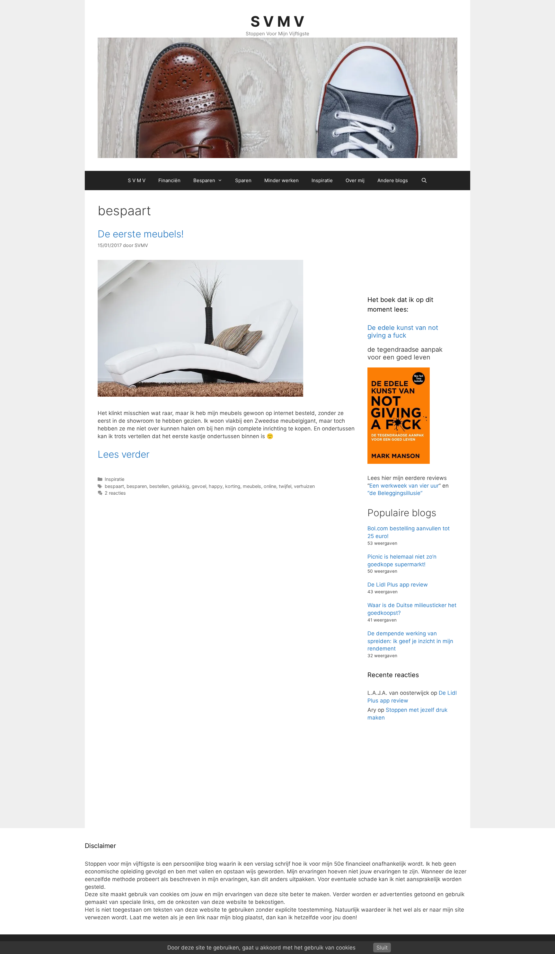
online (270, 486)
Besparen (204, 180)
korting (232, 486)
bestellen (159, 486)
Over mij (355, 180)
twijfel (285, 486)
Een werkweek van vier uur (404, 485)
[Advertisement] (415, 243)
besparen (137, 486)
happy (216, 486)
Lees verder (124, 454)
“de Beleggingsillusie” (394, 493)
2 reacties (115, 493)
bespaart (114, 486)
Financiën (169, 180)
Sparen (243, 180)
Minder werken (281, 180)
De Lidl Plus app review (397, 584)
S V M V (277, 21)
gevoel (199, 486)
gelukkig (180, 486)
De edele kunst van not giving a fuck (402, 331)
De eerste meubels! (141, 234)
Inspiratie (322, 180)
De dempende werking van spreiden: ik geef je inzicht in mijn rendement (410, 641)
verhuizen (304, 486)
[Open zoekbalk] (423, 180)
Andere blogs (392, 180)
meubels (252, 486)
